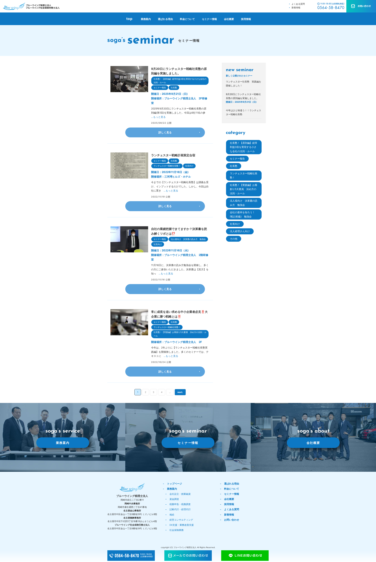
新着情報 (296, 7)
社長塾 (174, 87)
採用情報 (246, 19)
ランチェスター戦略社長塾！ (167, 165)
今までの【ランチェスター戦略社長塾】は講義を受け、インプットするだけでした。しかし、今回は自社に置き (180, 186)
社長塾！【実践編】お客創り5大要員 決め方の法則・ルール (180, 334)
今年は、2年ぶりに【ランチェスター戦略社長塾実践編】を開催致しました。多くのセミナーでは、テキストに (180, 351)
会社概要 (229, 19)
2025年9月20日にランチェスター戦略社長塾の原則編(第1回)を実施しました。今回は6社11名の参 (179, 112)
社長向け (189, 165)
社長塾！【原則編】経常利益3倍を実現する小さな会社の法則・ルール (180, 81)
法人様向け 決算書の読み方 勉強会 (188, 239)
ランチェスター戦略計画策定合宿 (173, 155)
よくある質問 (298, 3)
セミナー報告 (160, 87)
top (129, 19)
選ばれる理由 (165, 19)
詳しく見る (165, 132)
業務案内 (146, 19)
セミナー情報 (209, 19)
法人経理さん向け (240, 231)
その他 (233, 238)
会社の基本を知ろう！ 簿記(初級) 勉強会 (243, 214)
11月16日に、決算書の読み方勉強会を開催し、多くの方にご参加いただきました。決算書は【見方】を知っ (180, 269)
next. (180, 392)
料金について (187, 19)
